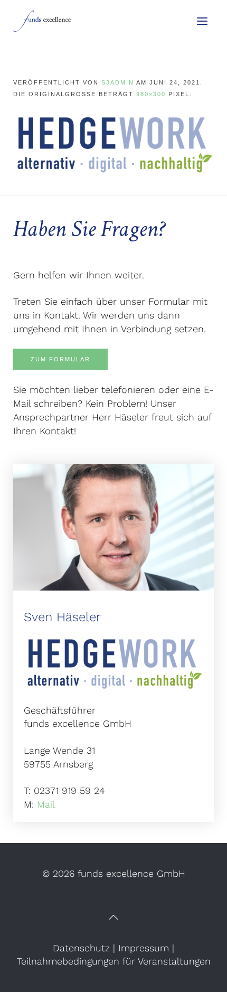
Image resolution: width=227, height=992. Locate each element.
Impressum (143, 947)
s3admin (117, 82)
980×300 (151, 94)
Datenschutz (81, 947)
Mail (46, 804)
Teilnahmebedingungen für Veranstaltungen (114, 961)
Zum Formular (60, 359)
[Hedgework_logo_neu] (113, 142)
